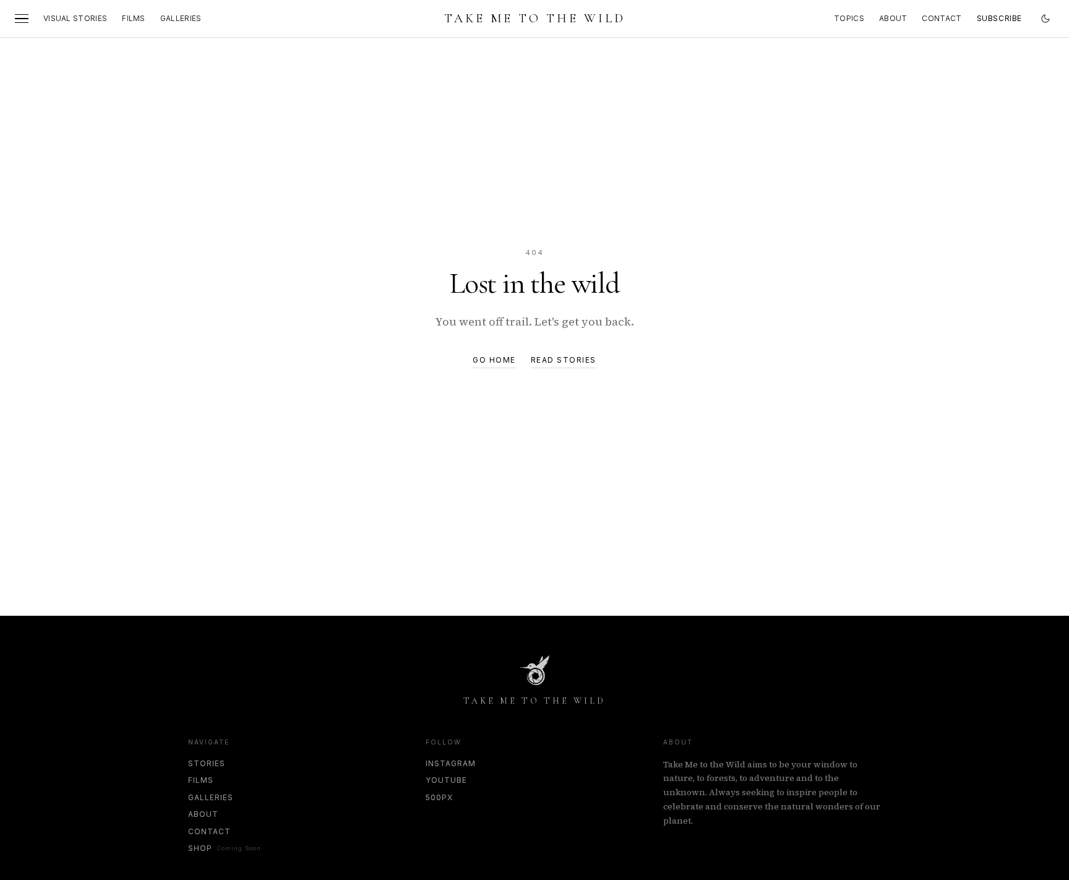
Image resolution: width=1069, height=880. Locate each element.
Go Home (494, 360)
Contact (941, 18)
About (893, 18)
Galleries (181, 18)
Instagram (451, 763)
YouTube (446, 780)
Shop (224, 848)
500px (439, 797)
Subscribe (999, 18)
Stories (206, 763)
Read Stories (563, 360)
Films (133, 18)
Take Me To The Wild (534, 18)
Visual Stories (75, 18)
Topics (849, 18)
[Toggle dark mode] (1045, 18)
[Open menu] (21, 19)
